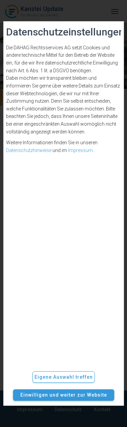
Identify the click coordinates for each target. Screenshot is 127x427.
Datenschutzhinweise (28, 150)
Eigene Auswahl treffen (64, 377)
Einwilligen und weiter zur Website (63, 395)
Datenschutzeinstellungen (63, 32)
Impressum (80, 150)
